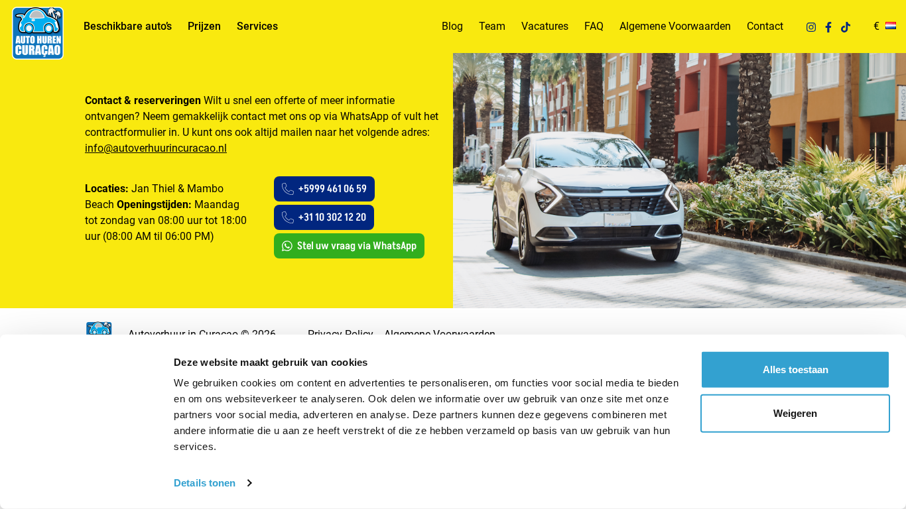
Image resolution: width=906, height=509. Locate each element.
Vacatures (544, 26)
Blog (452, 26)
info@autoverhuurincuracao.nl (156, 148)
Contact (765, 26)
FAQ (594, 26)
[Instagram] (811, 26)
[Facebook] (828, 26)
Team (492, 26)
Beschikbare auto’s (128, 26)
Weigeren (795, 412)
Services (257, 26)
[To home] (37, 33)
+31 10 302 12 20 (332, 217)
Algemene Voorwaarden (675, 26)
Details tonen (204, 482)
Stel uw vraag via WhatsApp (357, 246)
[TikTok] (846, 26)
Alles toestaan (795, 369)
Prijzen (204, 26)
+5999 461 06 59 (332, 189)
